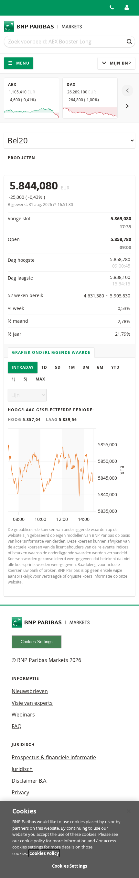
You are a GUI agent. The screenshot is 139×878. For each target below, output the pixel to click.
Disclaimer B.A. (30, 780)
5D (58, 367)
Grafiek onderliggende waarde (51, 352)
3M (86, 367)
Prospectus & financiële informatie (54, 757)
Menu (22, 63)
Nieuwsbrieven (30, 691)
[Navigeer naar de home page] (43, 26)
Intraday (23, 367)
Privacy (20, 792)
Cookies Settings (37, 641)
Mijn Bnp (120, 63)
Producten (21, 158)
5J (26, 379)
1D (44, 367)
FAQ (16, 726)
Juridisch (22, 769)
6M (100, 367)
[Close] (129, 811)
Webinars (23, 714)
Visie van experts (32, 702)
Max (40, 379)
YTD (115, 367)
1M (72, 367)
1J (14, 379)
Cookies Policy (44, 853)
